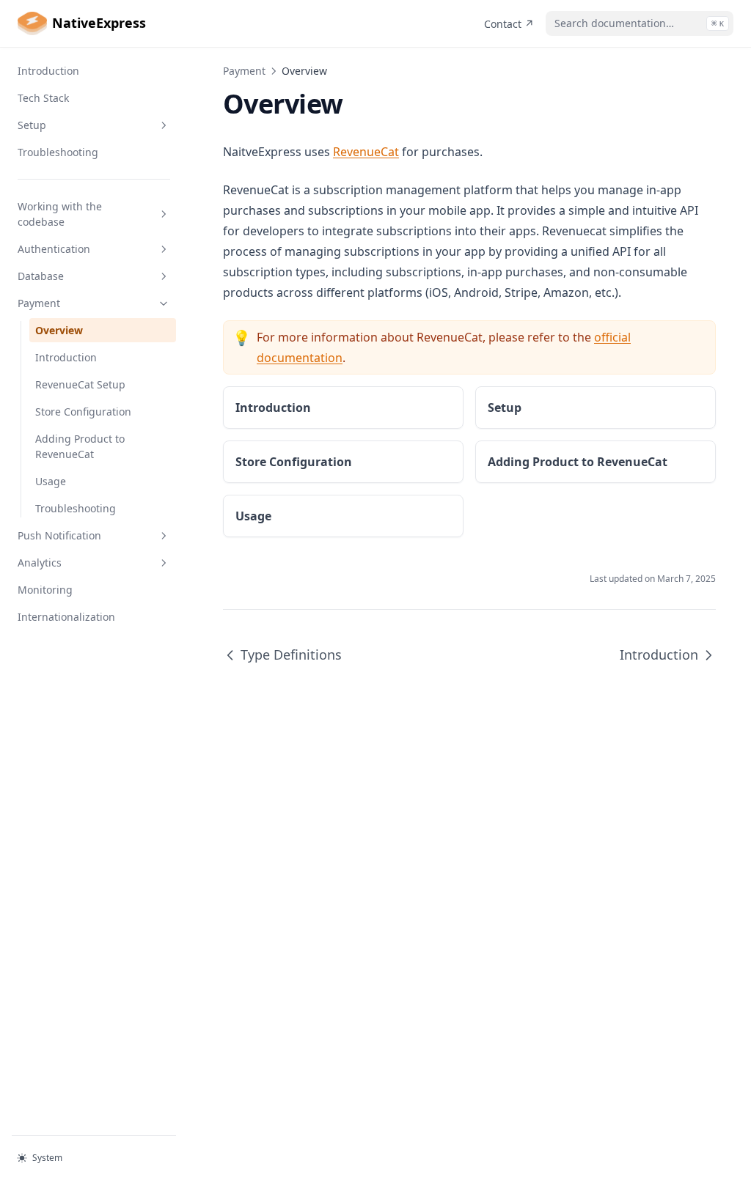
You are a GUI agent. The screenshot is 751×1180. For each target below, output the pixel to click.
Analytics (40, 562)
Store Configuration (83, 411)
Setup (32, 125)
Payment (39, 303)
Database (41, 276)
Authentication (54, 249)
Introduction (48, 71)
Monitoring (45, 590)
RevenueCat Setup (80, 384)
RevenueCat (366, 152)
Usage (50, 481)
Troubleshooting (58, 152)
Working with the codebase (60, 214)
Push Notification (59, 535)
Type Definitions (291, 654)
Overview (59, 330)
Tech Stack (43, 98)
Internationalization (66, 617)
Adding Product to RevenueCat (80, 446)
